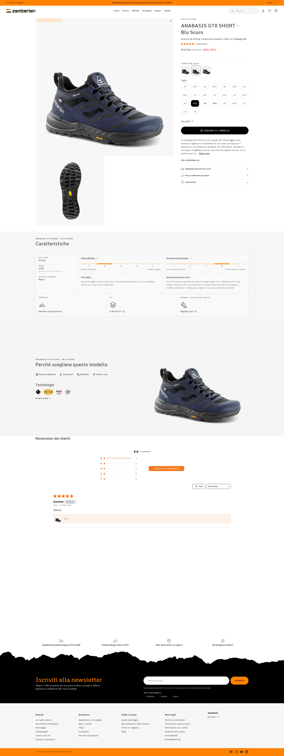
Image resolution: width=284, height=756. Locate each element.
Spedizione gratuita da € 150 (198, 168)
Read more (204, 153)
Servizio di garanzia (88, 735)
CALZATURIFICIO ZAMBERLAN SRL (57, 752)
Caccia (164, 696)
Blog (124, 731)
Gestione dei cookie (175, 731)
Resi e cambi (85, 724)
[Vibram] (48, 392)
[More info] (97, 258)
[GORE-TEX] (38, 392)
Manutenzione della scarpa (135, 724)
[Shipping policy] (61, 642)
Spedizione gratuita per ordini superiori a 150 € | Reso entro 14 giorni (142, 2)
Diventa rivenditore (45, 739)
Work (175, 696)
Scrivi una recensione (166, 468)
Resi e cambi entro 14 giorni (197, 175)
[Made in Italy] (68, 392)
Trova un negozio (17, 2)
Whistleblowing (172, 739)
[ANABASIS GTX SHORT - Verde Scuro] (206, 70)
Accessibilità (171, 735)
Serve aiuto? (190, 182)
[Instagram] (236, 752)
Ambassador (42, 731)
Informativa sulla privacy (177, 724)
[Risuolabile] (59, 392)
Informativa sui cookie (176, 727)
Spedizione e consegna (90, 720)
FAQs (81, 727)
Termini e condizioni (175, 720)
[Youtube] (241, 752)
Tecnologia (41, 727)
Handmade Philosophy (47, 724)
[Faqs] (222, 642)
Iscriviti (239, 680)
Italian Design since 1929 (115, 645)
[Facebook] (231, 752)
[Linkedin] (246, 752)
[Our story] (115, 642)
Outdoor (151, 696)
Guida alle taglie (130, 720)
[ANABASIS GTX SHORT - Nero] (185, 70)
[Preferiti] (269, 11)
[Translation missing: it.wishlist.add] (170, 21)
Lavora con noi (43, 735)
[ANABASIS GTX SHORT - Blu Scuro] (196, 70)
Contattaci (84, 731)
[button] (188, 44)
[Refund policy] (169, 642)
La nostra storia (44, 720)
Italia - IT (271, 2)
